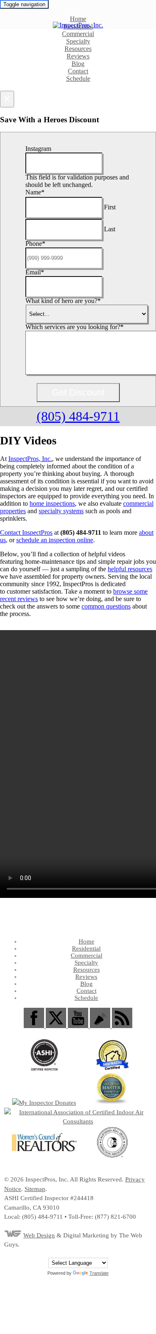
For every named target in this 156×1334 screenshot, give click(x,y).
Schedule (78, 78)
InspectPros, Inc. (30, 458)
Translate (99, 1273)
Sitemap (35, 1189)
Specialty (78, 41)
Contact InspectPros (26, 532)
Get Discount (78, 392)
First (110, 207)
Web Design (39, 1235)
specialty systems (61, 510)
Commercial (78, 33)
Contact (78, 71)
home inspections (52, 503)
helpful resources (130, 568)
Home (78, 18)
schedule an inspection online (54, 539)
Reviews (78, 56)
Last (109, 229)
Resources (78, 48)
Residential (86, 948)
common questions (106, 606)
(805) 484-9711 (78, 416)
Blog (78, 63)
